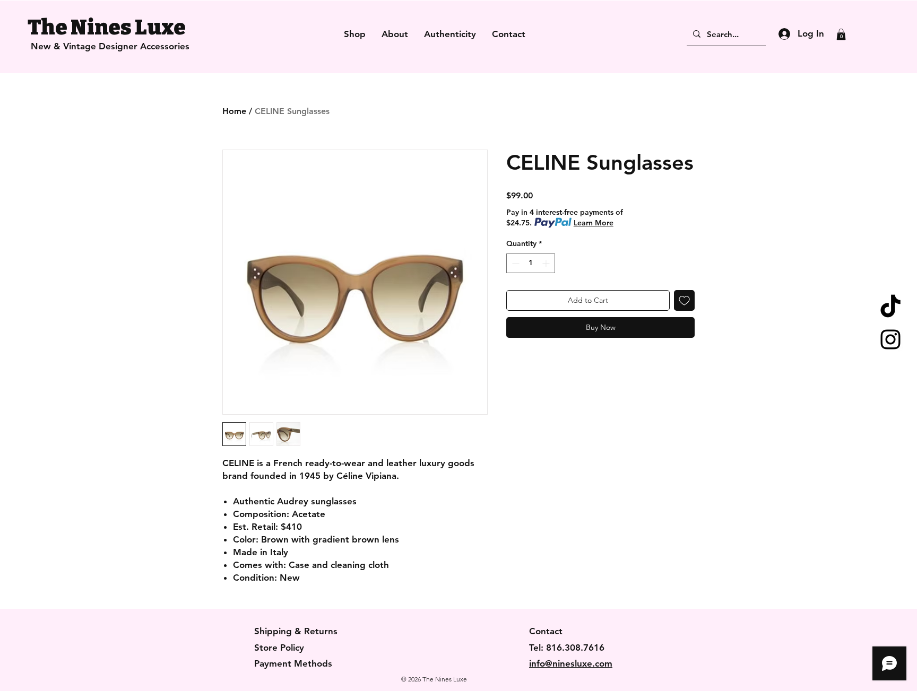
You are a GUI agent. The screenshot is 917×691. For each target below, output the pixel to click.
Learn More (593, 223)
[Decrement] (514, 263)
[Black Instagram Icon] (890, 339)
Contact (546, 631)
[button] (841, 34)
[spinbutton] (530, 263)
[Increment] (546, 263)
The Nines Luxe (107, 27)
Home (234, 111)
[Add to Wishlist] (684, 300)
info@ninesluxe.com (570, 663)
